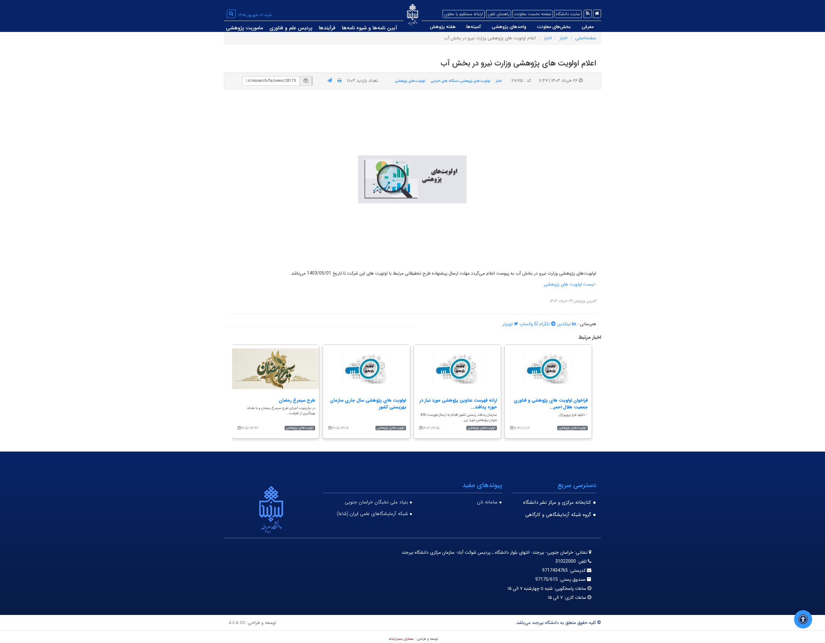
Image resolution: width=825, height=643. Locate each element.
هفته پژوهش (443, 26)
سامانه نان (487, 502)
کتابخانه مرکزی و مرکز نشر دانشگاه (557, 502)
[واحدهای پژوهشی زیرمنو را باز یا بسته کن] (486, 27)
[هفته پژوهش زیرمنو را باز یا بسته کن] (424, 27)
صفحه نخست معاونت (532, 14)
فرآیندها (327, 28)
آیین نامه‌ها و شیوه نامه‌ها (369, 28)
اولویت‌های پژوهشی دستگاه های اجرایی (460, 80)
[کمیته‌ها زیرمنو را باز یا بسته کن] (461, 27)
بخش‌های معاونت (554, 26)
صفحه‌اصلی (585, 38)
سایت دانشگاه (568, 14)
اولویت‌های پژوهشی (410, 80)
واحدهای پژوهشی (509, 26)
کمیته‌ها (473, 26)
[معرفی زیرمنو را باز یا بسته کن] (576, 27)
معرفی (588, 26)
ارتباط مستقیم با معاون (463, 14)
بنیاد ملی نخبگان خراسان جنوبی (376, 502)
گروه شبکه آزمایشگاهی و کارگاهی (558, 515)
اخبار (563, 38)
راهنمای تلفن (499, 14)
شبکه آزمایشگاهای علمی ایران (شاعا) (372, 514)
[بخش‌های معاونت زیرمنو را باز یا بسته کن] (532, 27)
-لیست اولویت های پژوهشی (570, 284)
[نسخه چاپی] (339, 80)
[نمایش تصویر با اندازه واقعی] (412, 179)
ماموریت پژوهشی (244, 28)
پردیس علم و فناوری (290, 28)
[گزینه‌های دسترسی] (803, 619)
